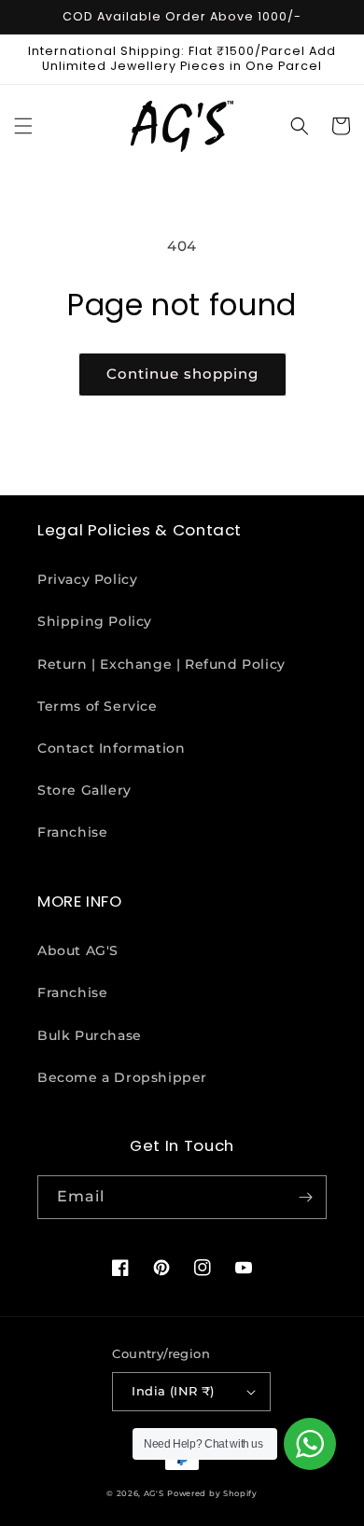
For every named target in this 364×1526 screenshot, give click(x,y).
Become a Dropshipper (122, 1077)
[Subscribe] (305, 1197)
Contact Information (111, 748)
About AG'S (78, 950)
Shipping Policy (94, 621)
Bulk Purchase (89, 1035)
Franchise (72, 832)
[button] (23, 125)
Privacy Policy (87, 579)
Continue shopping (182, 373)
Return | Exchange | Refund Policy (161, 664)
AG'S (154, 1493)
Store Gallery (84, 790)
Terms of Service (97, 706)
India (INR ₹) (173, 1390)
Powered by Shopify (212, 1493)
